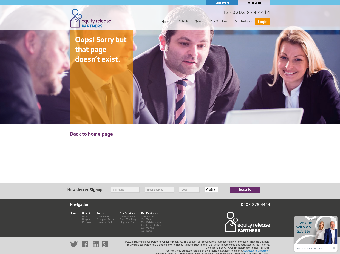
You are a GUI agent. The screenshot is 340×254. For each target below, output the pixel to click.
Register (87, 219)
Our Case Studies (151, 225)
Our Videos (147, 227)
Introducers (254, 2)
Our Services (218, 21)
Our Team (146, 219)
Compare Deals (105, 219)
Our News (146, 230)
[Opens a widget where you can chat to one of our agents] (316, 234)
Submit (183, 21)
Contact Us (147, 216)
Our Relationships (151, 222)
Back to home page (91, 134)
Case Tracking (128, 219)
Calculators (103, 216)
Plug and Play (127, 222)
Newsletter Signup (85, 189)
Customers (222, 2)
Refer (85, 216)
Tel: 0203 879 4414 (251, 205)
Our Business (243, 21)
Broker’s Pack (104, 222)
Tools (199, 21)
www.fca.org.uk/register (256, 250)
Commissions (127, 216)
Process (86, 222)
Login (262, 21)
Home (167, 21)
